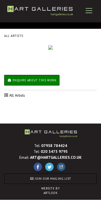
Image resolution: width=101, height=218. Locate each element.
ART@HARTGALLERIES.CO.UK (56, 157)
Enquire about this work (34, 80)
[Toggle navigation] (89, 10)
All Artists (13, 36)
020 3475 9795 (54, 151)
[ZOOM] (50, 47)
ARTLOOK (50, 190)
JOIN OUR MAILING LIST (52, 179)
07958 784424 (54, 145)
